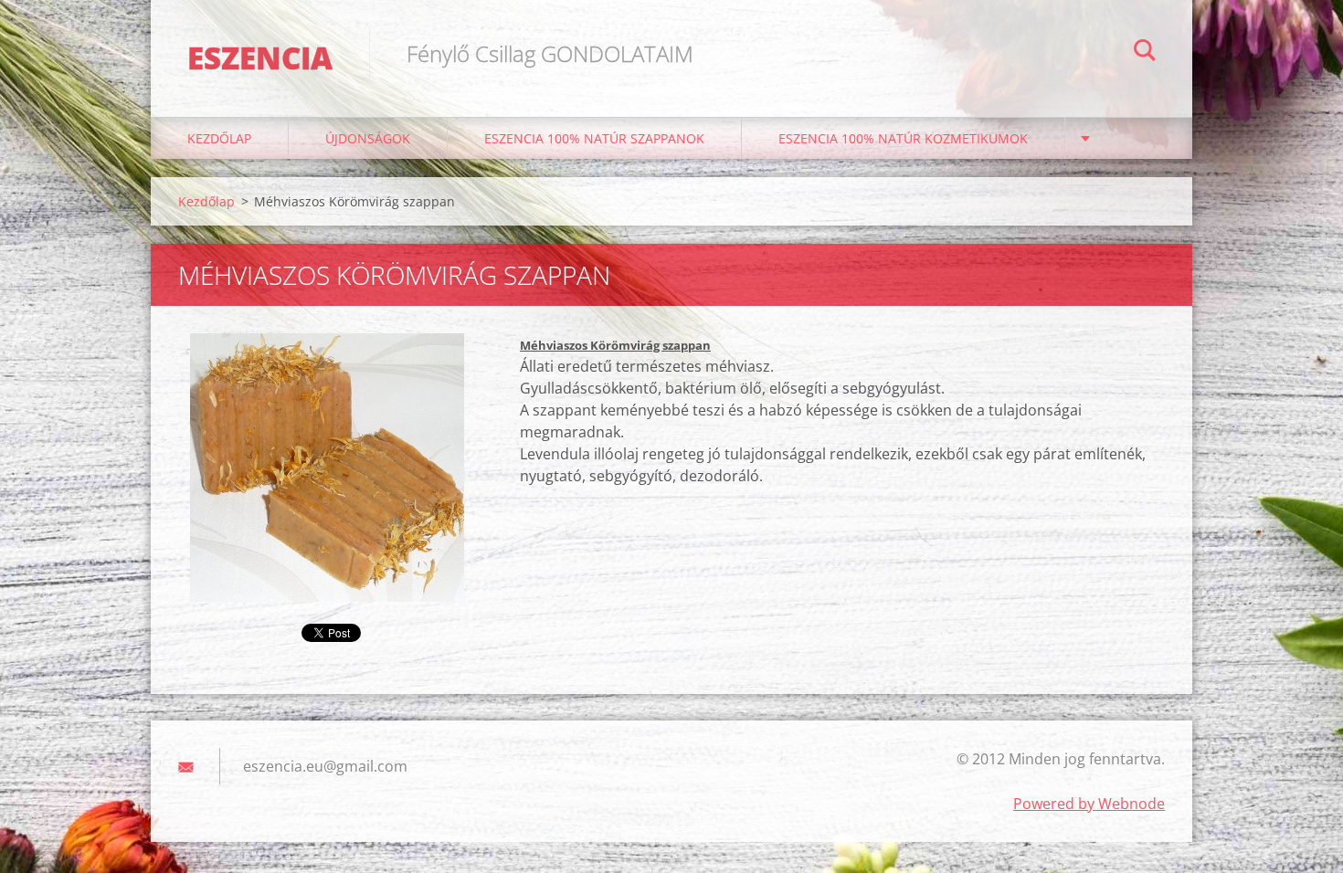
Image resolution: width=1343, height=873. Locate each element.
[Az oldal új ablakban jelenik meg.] (327, 467)
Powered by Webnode (1089, 804)
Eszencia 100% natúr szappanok (594, 138)
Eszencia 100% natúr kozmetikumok (903, 138)
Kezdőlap (219, 138)
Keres (1145, 53)
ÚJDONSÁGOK (367, 138)
